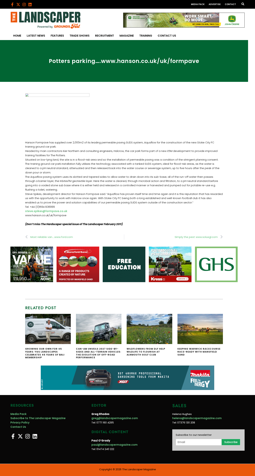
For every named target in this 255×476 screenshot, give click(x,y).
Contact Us (18, 427)
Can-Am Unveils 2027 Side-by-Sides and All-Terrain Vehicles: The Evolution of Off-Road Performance (98, 353)
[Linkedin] (30, 4)
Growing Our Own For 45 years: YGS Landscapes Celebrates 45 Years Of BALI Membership (45, 353)
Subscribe (230, 442)
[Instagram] (24, 4)
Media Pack (18, 414)
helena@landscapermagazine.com (197, 418)
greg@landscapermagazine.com (114, 418)
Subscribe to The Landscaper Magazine (38, 418)
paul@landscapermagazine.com (114, 445)
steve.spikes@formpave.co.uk (46, 211)
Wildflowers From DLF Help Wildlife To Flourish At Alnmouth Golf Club (146, 351)
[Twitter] (18, 4)
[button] (243, 4)
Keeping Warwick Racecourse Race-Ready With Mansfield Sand (198, 351)
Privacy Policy (19, 422)
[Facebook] (12, 4)
